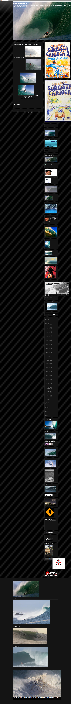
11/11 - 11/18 (49, 388)
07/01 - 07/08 (49, 363)
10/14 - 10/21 (49, 383)
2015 (47, 402)
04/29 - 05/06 (49, 345)
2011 (47, 322)
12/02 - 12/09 (49, 392)
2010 (47, 320)
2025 (47, 415)
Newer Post (16, 110)
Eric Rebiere (53, 217)
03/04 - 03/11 (49, 336)
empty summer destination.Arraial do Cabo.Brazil (50, 357)
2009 (47, 319)
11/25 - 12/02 (49, 391)
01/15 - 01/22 (49, 327)
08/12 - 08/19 (49, 371)
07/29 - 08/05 (49, 368)
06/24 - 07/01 (49, 362)
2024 (47, 414)
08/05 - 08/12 (49, 370)
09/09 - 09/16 (49, 376)
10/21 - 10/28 (49, 384)
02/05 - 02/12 (49, 331)
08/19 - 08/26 (49, 372)
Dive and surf (49, 359)
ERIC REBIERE (20, 4)
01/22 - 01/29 (49, 328)
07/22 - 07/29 (49, 367)
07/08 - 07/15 (49, 364)
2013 (47, 399)
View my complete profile (49, 222)
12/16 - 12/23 (49, 395)
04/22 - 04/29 (49, 344)
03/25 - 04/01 (49, 340)
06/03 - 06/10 (49, 352)
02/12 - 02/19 (49, 332)
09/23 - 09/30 (49, 379)
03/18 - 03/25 (49, 339)
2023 (47, 412)
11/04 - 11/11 (49, 387)
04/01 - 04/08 (49, 341)
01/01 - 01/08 (49, 324)
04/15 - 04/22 (49, 343)
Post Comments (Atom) (30, 112)
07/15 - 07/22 (49, 366)
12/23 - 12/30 (49, 396)
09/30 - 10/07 (49, 380)
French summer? (49, 360)
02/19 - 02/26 (49, 333)
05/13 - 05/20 (49, 348)
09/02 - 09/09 (49, 375)
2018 (47, 406)
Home (28, 110)
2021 (47, 410)
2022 (47, 411)
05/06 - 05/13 (49, 347)
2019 (47, 407)
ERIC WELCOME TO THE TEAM (50, 297)
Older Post (40, 110)
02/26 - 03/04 (49, 335)
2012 (47, 323)
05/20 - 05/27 (49, 349)
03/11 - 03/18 (49, 337)
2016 (47, 403)
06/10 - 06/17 (49, 353)
